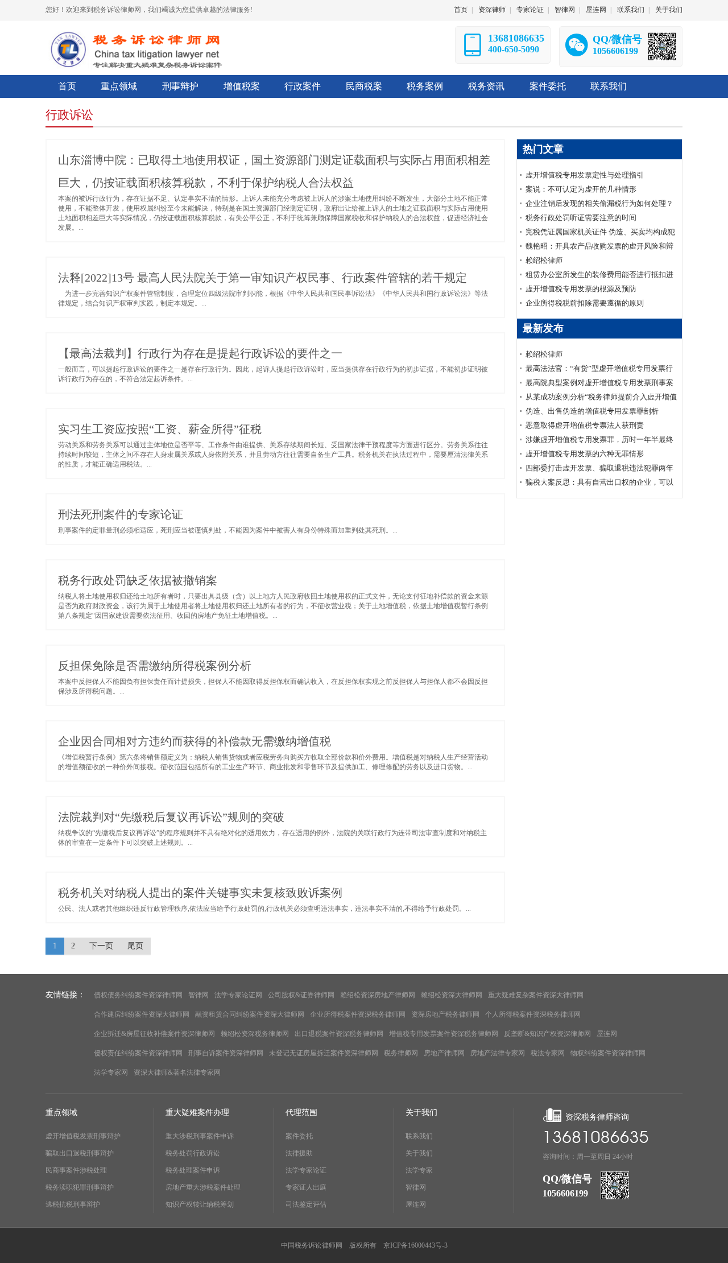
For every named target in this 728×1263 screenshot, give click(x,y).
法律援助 (299, 1153)
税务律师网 (401, 1053)
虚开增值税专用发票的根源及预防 (581, 288)
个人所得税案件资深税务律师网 (533, 1014)
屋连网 (596, 10)
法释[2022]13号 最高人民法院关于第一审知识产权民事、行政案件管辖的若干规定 (262, 277)
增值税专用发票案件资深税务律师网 (443, 1034)
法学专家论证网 (238, 995)
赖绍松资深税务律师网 (255, 1034)
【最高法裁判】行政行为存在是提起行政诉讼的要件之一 (200, 353)
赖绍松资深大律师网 (451, 995)
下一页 (101, 946)
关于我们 (668, 10)
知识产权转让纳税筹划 (200, 1204)
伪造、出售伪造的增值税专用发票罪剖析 (592, 411)
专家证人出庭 (306, 1187)
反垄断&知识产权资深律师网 (547, 1034)
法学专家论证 (306, 1170)
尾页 (135, 946)
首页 (461, 10)
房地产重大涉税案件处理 (203, 1187)
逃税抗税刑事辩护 (73, 1204)
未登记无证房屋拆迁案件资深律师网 (323, 1053)
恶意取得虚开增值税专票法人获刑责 (585, 425)
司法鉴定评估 (306, 1204)
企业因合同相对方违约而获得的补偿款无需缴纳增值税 (194, 741)
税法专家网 (548, 1053)
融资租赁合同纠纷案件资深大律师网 (249, 1014)
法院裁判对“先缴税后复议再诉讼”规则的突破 (171, 817)
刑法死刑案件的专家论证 (120, 514)
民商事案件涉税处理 (76, 1170)
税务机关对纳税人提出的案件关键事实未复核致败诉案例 (200, 892)
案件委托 (299, 1136)
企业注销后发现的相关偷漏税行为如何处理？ (599, 203)
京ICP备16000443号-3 (415, 1245)
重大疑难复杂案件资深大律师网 (536, 995)
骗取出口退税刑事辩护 (80, 1153)
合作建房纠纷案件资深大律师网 (141, 1014)
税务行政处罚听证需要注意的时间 (581, 217)
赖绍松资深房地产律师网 (377, 995)
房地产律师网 (444, 1053)
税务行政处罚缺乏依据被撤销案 (137, 580)
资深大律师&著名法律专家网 (177, 1072)
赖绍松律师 (544, 260)
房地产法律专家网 (497, 1053)
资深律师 (492, 10)
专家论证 (530, 10)
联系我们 (630, 10)
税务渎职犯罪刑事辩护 (80, 1187)
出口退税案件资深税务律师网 (339, 1034)
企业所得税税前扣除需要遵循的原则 (585, 303)
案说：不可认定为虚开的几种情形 (581, 189)
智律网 (565, 10)
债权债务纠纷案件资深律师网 (138, 995)
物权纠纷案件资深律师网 (608, 1053)
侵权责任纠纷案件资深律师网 (138, 1053)
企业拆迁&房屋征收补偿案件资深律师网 (154, 1034)
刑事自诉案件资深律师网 (225, 1053)
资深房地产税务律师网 (445, 1014)
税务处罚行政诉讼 (193, 1153)
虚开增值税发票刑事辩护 (83, 1136)
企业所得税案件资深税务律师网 (358, 1014)
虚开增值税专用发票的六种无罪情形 (585, 453)
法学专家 (419, 1170)
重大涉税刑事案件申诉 (200, 1136)
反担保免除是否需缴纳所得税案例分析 (154, 665)
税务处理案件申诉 (193, 1170)
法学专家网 (111, 1072)
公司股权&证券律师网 (301, 995)
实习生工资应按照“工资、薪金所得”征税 (160, 429)
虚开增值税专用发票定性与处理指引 (585, 175)
